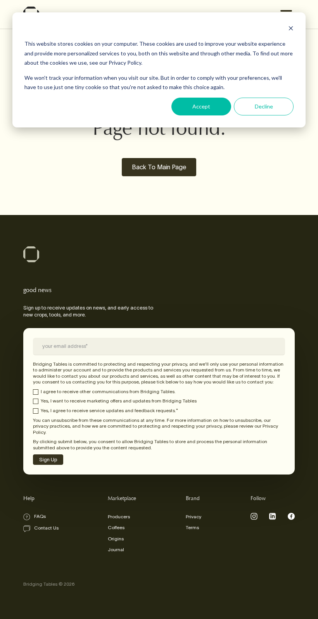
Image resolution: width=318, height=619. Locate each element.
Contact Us (46, 527)
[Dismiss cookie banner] (291, 29)
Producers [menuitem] (119, 516)
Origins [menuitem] (116, 538)
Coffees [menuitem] (116, 527)
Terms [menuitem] (192, 527)
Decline (264, 106)
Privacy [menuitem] (193, 516)
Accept (201, 106)
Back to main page (159, 166)
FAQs (40, 516)
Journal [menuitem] (116, 549)
